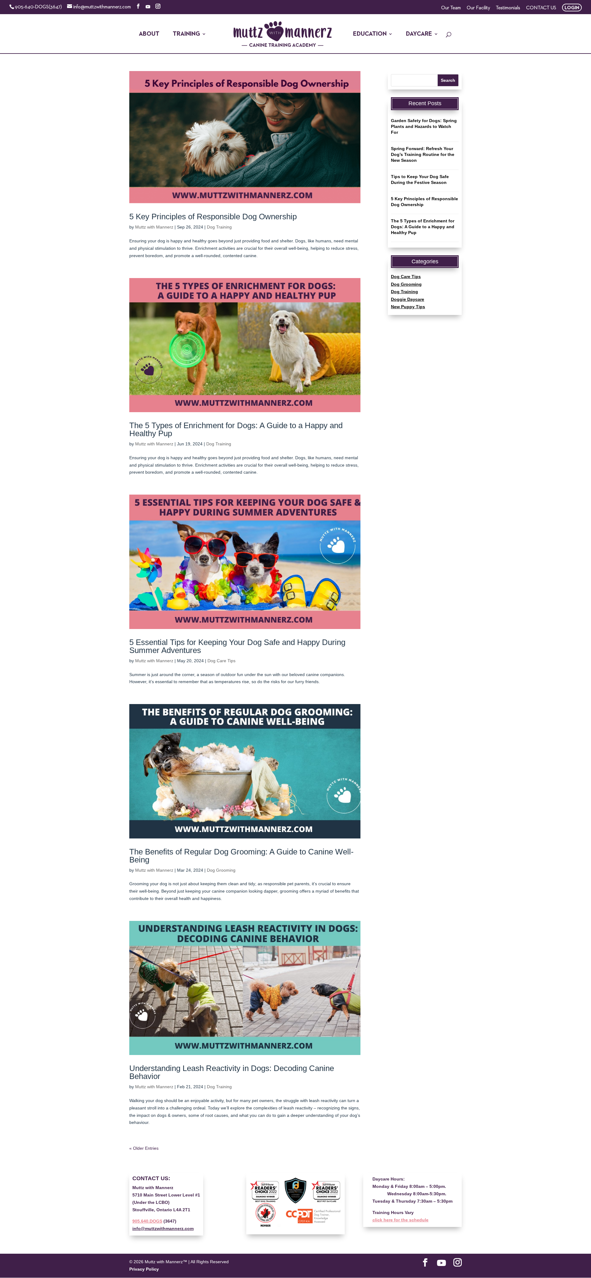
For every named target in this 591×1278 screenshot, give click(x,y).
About (149, 34)
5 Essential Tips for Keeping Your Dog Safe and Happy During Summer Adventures (237, 646)
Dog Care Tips (221, 660)
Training (186, 34)
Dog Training (219, 227)
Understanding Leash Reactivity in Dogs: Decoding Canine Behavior (231, 1072)
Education (370, 34)
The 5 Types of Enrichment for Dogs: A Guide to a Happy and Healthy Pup (236, 429)
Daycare (419, 34)
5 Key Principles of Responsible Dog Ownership (213, 216)
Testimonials (508, 8)
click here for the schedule (400, 1219)
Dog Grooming (221, 870)
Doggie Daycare (407, 299)
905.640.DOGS (147, 1221)
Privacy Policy (144, 1269)
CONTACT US (541, 8)
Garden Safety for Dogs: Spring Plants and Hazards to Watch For (424, 126)
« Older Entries (144, 1148)
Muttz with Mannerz (154, 227)
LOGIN (572, 8)
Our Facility (478, 8)
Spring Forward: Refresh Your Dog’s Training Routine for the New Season (422, 154)
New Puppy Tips (408, 306)
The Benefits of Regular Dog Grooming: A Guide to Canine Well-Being (241, 855)
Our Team (451, 8)
